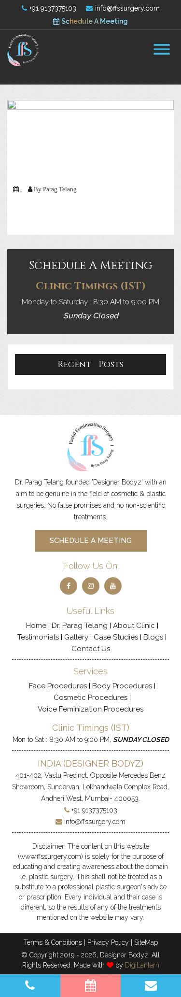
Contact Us (90, 648)
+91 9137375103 (52, 8)
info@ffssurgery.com (126, 8)
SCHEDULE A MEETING (91, 540)
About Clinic (134, 625)
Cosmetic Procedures (90, 697)
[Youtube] (113, 586)
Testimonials (38, 637)
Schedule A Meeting (94, 21)
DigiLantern (142, 965)
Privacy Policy (108, 942)
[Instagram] (90, 586)
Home (36, 625)
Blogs (153, 637)
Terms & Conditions (53, 942)
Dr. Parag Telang (80, 625)
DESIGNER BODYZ (103, 763)
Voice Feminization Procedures (90, 709)
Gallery (76, 637)
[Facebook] (68, 586)
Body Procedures (122, 686)
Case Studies (116, 637)
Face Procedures (58, 686)
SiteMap (146, 942)
